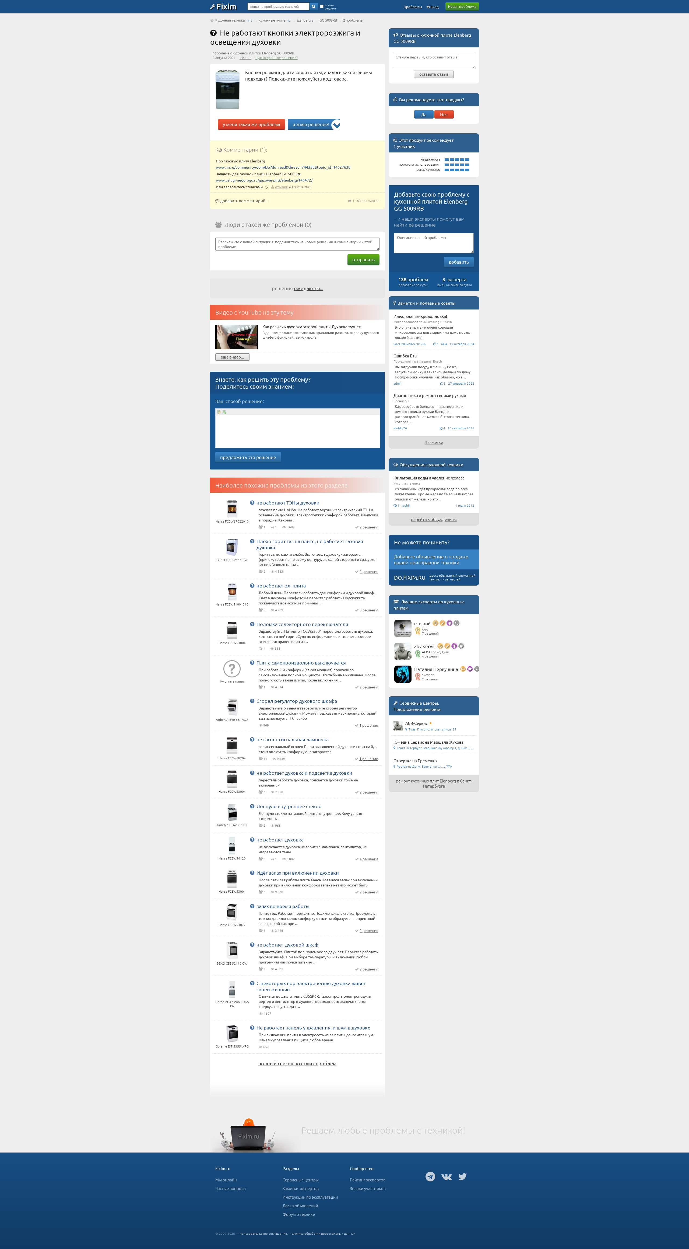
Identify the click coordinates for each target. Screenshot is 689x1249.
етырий (281, 186)
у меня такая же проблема (251, 124)
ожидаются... (308, 288)
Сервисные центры (301, 1179)
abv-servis (424, 646)
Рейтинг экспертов (367, 1179)
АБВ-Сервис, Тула (435, 652)
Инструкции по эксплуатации (310, 1197)
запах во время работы (283, 906)
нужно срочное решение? (276, 57)
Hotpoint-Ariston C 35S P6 (232, 1004)
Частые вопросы (230, 1188)
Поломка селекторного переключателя (302, 624)
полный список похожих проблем (297, 1063)
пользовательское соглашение (263, 1233)
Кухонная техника (230, 20)
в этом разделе (330, 6)
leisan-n (245, 57)
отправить (363, 259)
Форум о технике (299, 1214)
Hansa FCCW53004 (232, 643)
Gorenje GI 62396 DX (232, 825)
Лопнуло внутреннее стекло (289, 806)
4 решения (369, 858)
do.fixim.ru (410, 577)
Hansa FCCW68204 (232, 758)
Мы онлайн (226, 1179)
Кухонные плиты (272, 20)
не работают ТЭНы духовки (287, 502)
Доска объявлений (300, 1205)
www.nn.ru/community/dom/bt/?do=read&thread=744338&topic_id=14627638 (283, 167)
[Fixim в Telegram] (430, 1176)
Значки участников (368, 1188)
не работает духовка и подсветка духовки (304, 772)
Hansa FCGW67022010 (232, 521)
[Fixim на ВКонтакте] (446, 1176)
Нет (444, 114)
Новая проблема (462, 6)
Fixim (226, 6)
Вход (434, 6)
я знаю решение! (311, 124)
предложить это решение (248, 457)
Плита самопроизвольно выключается (301, 662)
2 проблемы (353, 20)
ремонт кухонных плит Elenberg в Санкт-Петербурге (434, 783)
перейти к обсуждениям (434, 519)
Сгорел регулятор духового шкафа (296, 701)
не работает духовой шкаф (287, 944)
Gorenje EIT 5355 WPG (232, 1046)
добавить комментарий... (244, 200)
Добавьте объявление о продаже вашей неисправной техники (431, 559)
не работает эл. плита (281, 585)
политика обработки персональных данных (322, 1233)
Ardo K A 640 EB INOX (232, 719)
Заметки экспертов (301, 1188)
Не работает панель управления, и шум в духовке (313, 1027)
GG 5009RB (328, 20)
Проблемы (413, 6)
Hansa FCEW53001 (232, 891)
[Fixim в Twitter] (462, 1176)
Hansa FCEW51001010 (232, 604)
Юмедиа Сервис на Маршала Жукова (428, 741)
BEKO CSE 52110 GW (232, 963)
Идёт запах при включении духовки (297, 872)
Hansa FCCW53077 (232, 925)
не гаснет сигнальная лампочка (292, 739)
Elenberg (304, 20)
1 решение (368, 725)
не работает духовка (280, 839)
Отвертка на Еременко (415, 760)
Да (424, 114)
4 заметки (434, 442)
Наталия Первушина (436, 669)
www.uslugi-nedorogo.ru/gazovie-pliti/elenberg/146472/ (264, 180)
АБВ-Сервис (416, 723)
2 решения (369, 527)
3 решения (369, 610)
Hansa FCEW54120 (232, 858)
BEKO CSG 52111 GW (232, 560)
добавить (459, 262)
